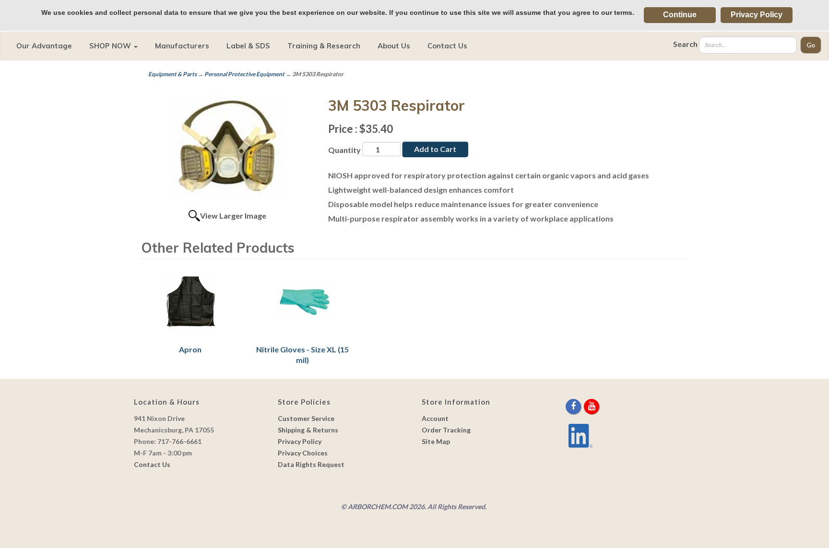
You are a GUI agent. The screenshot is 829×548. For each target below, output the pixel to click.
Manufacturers (182, 45)
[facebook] (574, 406)
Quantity (344, 149)
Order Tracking (446, 430)
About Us (394, 45)
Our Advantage (44, 45)
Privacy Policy (756, 15)
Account (435, 418)
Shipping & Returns (308, 430)
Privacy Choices (303, 453)
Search (685, 43)
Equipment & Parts (172, 74)
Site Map (436, 441)
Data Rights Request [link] (311, 464)
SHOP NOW (111, 45)
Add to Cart (435, 148)
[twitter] (583, 406)
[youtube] (591, 406)
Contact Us (447, 45)
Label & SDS (248, 45)
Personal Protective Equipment (244, 74)
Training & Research (323, 45)
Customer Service (306, 418)
